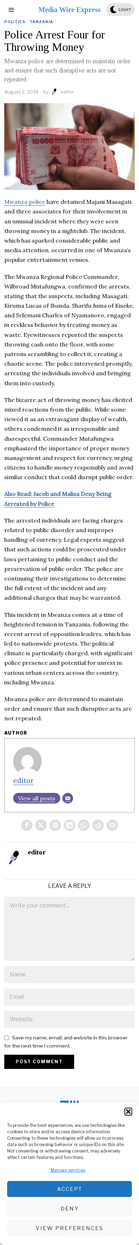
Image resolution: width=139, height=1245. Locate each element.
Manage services (68, 1170)
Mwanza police (24, 201)
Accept (69, 1189)
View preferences (69, 1228)
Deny (70, 1209)
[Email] (67, 798)
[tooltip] (26, 825)
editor (67, 92)
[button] (128, 1111)
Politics (14, 22)
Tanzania (41, 22)
